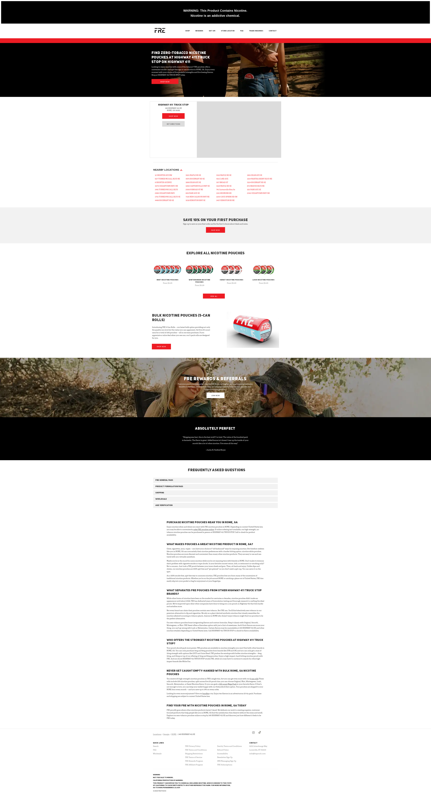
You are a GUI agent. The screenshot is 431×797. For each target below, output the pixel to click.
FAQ (241, 31)
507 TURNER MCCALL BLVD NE (167, 179)
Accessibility (222, 754)
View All (213, 296)
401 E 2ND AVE (222, 179)
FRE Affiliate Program (194, 765)
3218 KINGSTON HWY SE (195, 200)
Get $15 (212, 31)
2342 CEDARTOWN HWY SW (258, 193)
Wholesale (157, 754)
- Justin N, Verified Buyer (216, 450)
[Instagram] (253, 734)
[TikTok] (260, 734)
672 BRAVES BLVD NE (256, 186)
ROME (173, 734)
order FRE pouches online (203, 529)
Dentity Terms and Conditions (229, 746)
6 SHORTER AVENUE (163, 182)
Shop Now (165, 82)
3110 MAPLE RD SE (223, 175)
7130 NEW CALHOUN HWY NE (198, 197)
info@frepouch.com (257, 754)
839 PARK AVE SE (193, 193)
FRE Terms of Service (193, 757)
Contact (273, 31)
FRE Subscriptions (224, 765)
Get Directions (173, 124)
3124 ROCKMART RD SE (256, 182)
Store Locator (228, 31)
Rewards (199, 31)
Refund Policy (223, 750)
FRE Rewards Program (194, 761)
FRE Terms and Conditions (196, 750)
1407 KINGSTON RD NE (225, 200)
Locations (157, 734)
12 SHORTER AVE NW (163, 175)
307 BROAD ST (222, 182)
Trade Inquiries (256, 31)
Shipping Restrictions (194, 754)
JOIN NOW (215, 395)
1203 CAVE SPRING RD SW (226, 197)
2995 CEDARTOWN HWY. (165, 193)
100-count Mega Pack (227, 684)
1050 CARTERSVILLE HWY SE (198, 186)
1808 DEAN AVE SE (193, 182)
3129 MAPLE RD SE (224, 186)
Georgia (166, 734)
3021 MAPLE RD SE (193, 175)
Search (156, 746)
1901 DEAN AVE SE (254, 175)
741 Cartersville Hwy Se (225, 190)
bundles (205, 693)
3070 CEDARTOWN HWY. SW (166, 186)
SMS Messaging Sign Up (226, 761)
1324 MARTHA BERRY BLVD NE (259, 179)
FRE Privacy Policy (192, 746)
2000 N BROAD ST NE (194, 190)
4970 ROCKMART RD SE (195, 179)
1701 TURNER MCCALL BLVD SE (167, 197)
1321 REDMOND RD (224, 193)
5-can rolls (254, 679)
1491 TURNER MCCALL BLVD (166, 190)
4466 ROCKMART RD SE (164, 200)
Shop (187, 31)
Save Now (215, 230)
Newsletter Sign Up (224, 757)
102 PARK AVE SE (254, 190)
